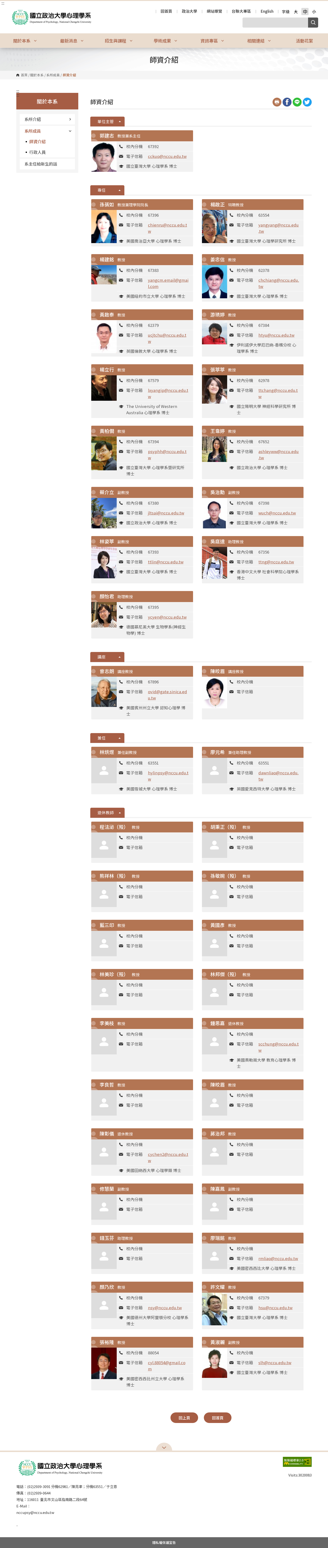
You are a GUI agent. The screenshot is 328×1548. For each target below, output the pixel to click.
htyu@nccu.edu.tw (276, 335)
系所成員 (53, 75)
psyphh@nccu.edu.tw (167, 454)
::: (2, 3)
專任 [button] (101, 190)
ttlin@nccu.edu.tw (165, 562)
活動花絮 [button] (304, 40)
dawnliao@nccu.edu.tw (278, 776)
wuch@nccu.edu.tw (277, 513)
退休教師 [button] (105, 812)
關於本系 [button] (22, 40)
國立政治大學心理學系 (14, 10)
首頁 (24, 75)
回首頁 (166, 11)
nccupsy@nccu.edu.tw (35, 1512)
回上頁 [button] (184, 1418)
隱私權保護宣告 (164, 1542)
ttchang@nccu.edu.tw (278, 393)
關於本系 (37, 75)
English (267, 11)
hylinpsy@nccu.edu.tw (168, 776)
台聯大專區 (241, 11)
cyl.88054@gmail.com (166, 1366)
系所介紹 (32, 119)
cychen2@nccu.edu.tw (168, 1157)
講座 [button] (101, 657)
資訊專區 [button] (209, 40)
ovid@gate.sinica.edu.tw (167, 695)
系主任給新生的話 (40, 164)
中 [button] (305, 11)
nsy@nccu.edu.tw (165, 1307)
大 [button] (296, 11)
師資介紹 (37, 141)
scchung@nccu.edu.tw (278, 1047)
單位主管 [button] (105, 121)
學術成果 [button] (163, 40)
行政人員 (37, 152)
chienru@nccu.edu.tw (167, 228)
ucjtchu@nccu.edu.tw (167, 338)
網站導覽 (214, 11)
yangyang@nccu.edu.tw (278, 228)
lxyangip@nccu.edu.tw (168, 393)
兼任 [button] (101, 738)
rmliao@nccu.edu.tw (278, 1258)
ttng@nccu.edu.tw (276, 562)
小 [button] (314, 11)
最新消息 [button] (69, 40)
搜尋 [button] (313, 23)
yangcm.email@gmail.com (168, 283)
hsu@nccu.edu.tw (275, 1307)
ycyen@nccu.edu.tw (167, 617)
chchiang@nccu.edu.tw (278, 283)
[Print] (277, 102)
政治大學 (189, 11)
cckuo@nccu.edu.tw (167, 156)
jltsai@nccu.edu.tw (166, 513)
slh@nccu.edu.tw (274, 1362)
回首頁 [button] (218, 1418)
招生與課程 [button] (116, 40)
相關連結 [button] (256, 40)
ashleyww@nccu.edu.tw (278, 454)
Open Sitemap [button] (164, 1447)
